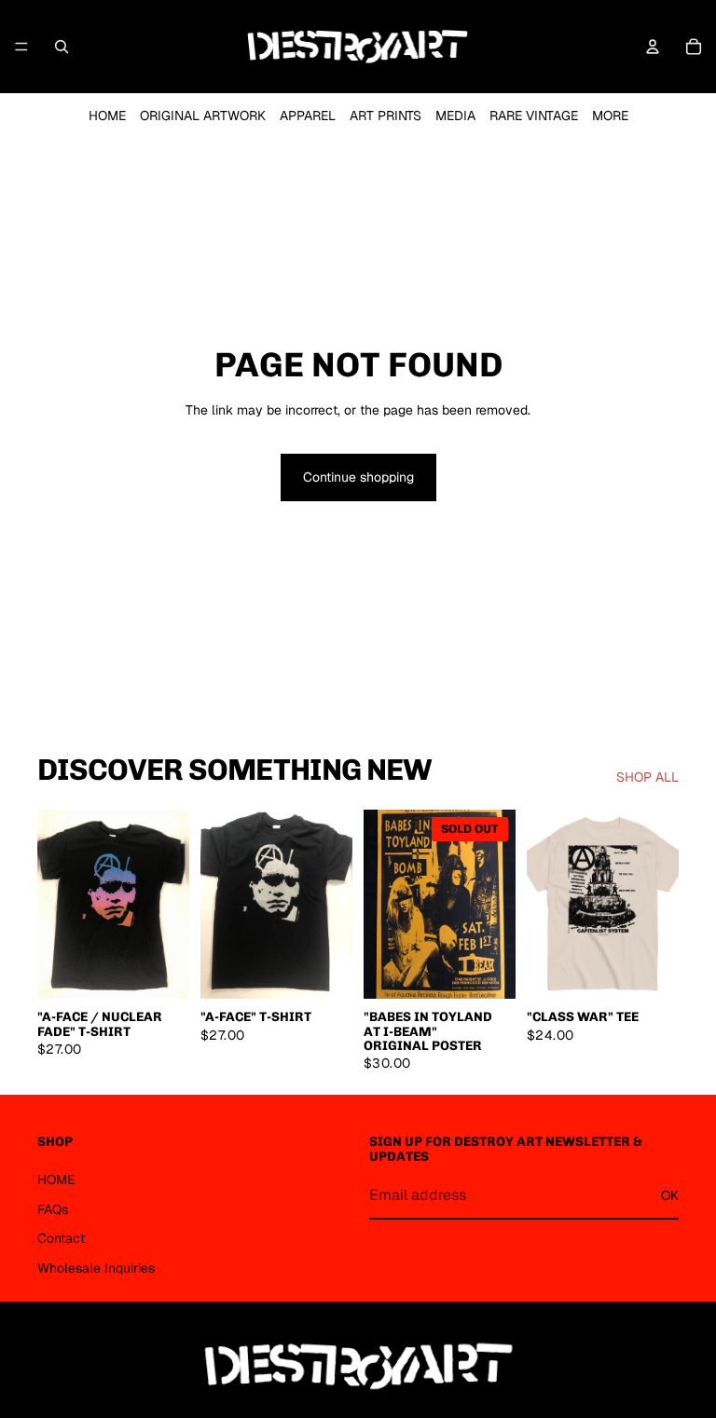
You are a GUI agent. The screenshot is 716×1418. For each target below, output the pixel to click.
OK (670, 1195)
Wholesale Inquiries (96, 1268)
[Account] (652, 46)
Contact (61, 1238)
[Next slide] (168, 903)
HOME (107, 115)
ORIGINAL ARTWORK (203, 115)
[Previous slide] (57, 903)
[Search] (61, 46)
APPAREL (308, 115)
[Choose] (160, 971)
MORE (610, 115)
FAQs (52, 1209)
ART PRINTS (385, 115)
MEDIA (455, 115)
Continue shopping (358, 477)
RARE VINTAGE (533, 115)
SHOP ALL (647, 777)
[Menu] (21, 46)
